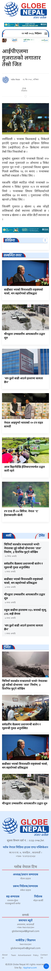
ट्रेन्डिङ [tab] (42, 535)
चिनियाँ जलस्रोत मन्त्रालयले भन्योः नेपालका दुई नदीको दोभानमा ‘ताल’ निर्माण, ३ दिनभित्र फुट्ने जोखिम (22, 548)
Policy (35, 955)
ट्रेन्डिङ (7, 647)
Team (13, 955)
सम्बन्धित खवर (12, 255)
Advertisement (24, 955)
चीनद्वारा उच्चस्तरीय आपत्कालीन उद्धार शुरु (24, 803)
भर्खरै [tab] (8, 535)
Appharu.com (30, 968)
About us (4, 956)
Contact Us (44, 956)
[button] (46, 33)
